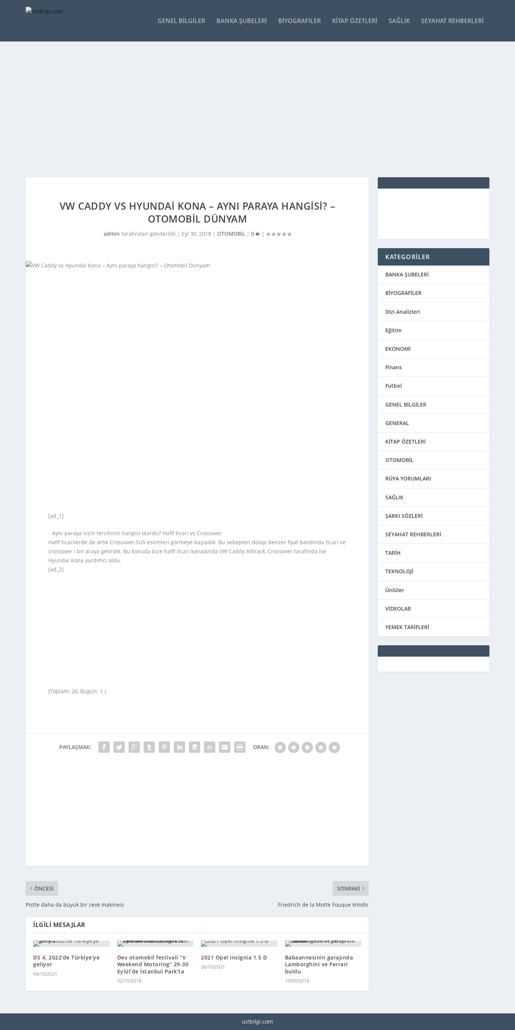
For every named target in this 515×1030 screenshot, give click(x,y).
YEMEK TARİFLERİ (407, 627)
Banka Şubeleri (241, 21)
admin (112, 233)
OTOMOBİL (231, 233)
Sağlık (399, 21)
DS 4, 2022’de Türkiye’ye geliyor (66, 961)
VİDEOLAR (398, 608)
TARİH (393, 552)
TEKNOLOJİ (399, 571)
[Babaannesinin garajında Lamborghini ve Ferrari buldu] (323, 944)
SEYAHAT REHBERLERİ (413, 534)
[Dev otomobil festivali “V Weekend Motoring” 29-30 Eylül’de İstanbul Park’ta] (155, 944)
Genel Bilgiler (181, 21)
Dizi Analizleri (402, 311)
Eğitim (393, 330)
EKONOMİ (398, 348)
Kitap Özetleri (354, 21)
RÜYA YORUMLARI (408, 478)
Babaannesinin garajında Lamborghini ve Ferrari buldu (319, 964)
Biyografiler (299, 21)
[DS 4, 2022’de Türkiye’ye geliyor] (71, 944)
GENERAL (397, 423)
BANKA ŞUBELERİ (407, 274)
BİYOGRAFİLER (403, 292)
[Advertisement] (252, 109)
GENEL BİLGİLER (405, 404)
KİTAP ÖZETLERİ (405, 441)
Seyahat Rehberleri (452, 21)
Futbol (393, 385)
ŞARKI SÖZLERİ (404, 515)
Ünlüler (394, 590)
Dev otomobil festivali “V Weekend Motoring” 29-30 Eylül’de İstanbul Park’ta (153, 964)
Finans (393, 367)
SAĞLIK (394, 497)
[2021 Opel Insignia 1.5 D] (239, 944)
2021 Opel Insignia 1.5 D (234, 957)
